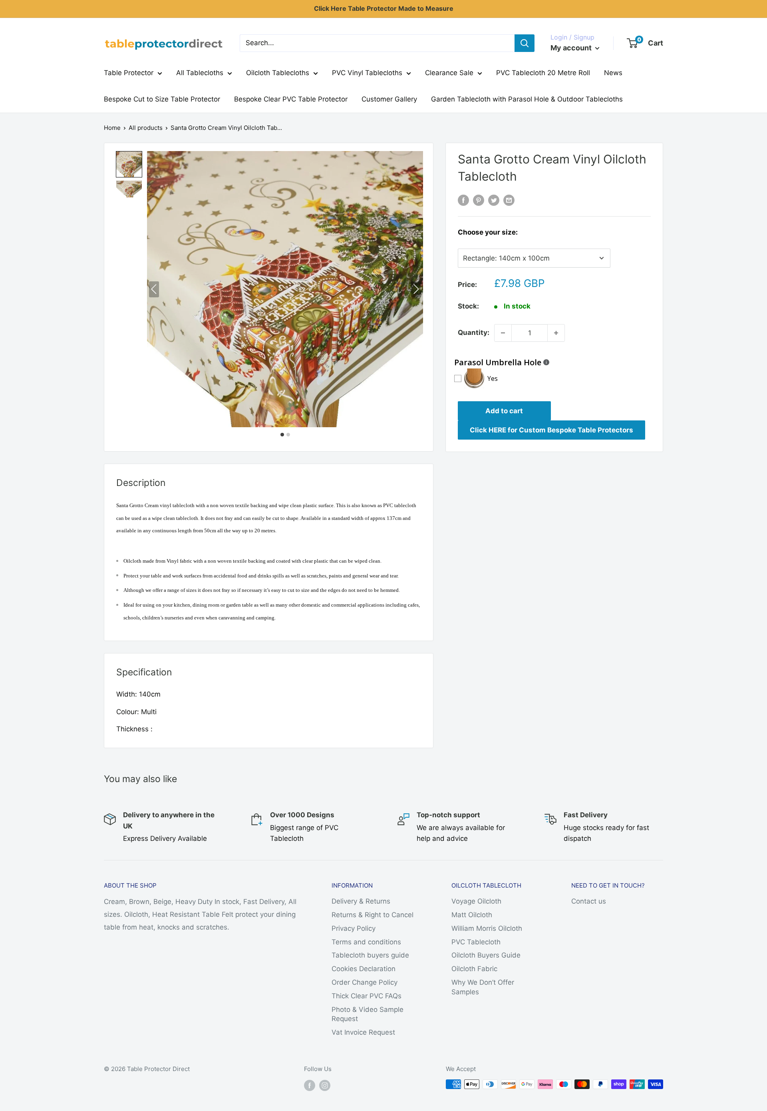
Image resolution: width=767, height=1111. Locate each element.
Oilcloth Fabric (474, 969)
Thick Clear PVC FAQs (366, 996)
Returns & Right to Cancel (372, 915)
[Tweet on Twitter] (493, 200)
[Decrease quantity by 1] (503, 333)
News (613, 73)
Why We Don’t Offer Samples (482, 987)
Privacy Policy (354, 928)
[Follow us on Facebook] (309, 1085)
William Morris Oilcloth (486, 928)
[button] (129, 164)
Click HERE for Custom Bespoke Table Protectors (551, 430)
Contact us (588, 901)
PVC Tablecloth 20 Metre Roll (543, 73)
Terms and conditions (366, 942)
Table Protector (128, 73)
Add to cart (504, 411)
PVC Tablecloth (476, 942)
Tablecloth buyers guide (370, 955)
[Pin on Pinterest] (478, 200)
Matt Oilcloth (471, 915)
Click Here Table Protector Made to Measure (383, 8)
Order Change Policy (364, 982)
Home (112, 127)
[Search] (525, 43)
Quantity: (473, 332)
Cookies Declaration (363, 969)
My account (571, 48)
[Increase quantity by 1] (556, 333)
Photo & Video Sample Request (367, 1014)
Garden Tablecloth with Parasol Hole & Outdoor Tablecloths (527, 99)
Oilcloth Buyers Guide (486, 955)
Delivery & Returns (361, 901)
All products (146, 127)
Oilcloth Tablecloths (277, 73)
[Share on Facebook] (463, 200)
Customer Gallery (389, 99)
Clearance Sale (449, 73)
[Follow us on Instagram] (324, 1085)
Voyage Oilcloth (476, 901)
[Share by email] (509, 200)
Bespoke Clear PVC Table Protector (291, 99)
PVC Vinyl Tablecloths (367, 73)
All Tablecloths (199, 73)
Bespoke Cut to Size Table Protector (162, 99)
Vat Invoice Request (363, 1032)
